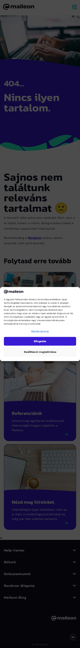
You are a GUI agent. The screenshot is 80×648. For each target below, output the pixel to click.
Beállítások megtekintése (40, 352)
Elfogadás (40, 341)
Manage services (40, 331)
